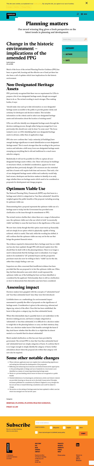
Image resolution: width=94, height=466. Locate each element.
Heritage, (10, 403)
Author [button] (69, 54)
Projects (60, 443)
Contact (37, 451)
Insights (69, 427)
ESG (36, 445)
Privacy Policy (25, 7)
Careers (37, 449)
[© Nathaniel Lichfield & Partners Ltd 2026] (11, 16)
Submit (83, 433)
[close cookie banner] (87, 3)
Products (61, 447)
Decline (16, 7)
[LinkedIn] (77, 444)
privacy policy (61, 432)
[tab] (75, 48)
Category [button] (70, 48)
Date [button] (68, 60)
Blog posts (56, 427)
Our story (38, 443)
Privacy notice (61, 455)
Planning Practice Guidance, (38, 403)
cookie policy (38, 4)
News (81, 427)
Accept (9, 7)
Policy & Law (12, 407)
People (60, 449)
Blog (36, 447)
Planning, (19, 403)
